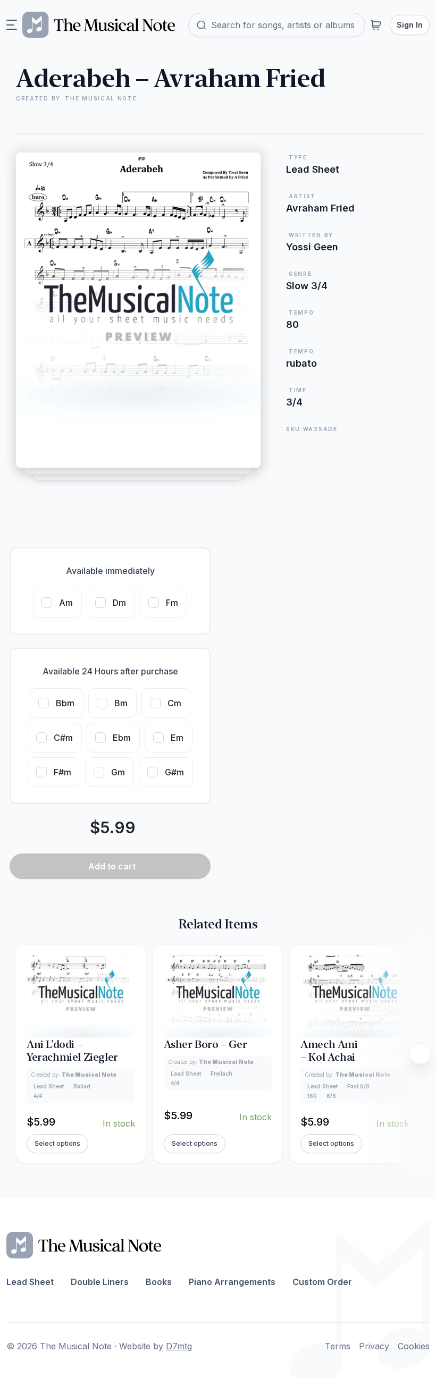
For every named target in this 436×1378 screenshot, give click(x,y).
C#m (63, 737)
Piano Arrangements (232, 1281)
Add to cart (112, 866)
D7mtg (179, 1346)
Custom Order (322, 1281)
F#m (62, 772)
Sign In (410, 24)
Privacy (374, 1346)
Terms (337, 1346)
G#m (174, 772)
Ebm (122, 737)
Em (177, 737)
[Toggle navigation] (11, 25)
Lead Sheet (30, 1281)
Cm (174, 703)
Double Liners (100, 1281)
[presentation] (420, 1054)
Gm (118, 772)
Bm (121, 703)
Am (66, 602)
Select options (57, 1143)
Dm (119, 602)
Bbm (65, 703)
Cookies (414, 1346)
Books (159, 1281)
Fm (172, 602)
